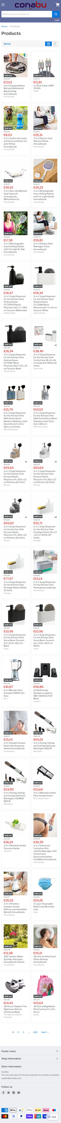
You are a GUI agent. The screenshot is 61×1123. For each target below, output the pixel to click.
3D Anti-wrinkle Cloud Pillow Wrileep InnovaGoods (44, 959)
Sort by (7, 44)
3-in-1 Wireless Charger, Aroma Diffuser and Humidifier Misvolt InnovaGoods (15, 908)
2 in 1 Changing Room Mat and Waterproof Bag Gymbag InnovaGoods (14, 89)
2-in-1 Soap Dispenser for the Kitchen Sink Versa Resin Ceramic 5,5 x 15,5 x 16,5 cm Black (15, 640)
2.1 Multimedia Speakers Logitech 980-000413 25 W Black (42, 694)
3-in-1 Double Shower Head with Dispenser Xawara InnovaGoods (15, 746)
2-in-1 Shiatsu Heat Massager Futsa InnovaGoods (43, 246)
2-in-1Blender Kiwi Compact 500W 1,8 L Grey (14, 693)
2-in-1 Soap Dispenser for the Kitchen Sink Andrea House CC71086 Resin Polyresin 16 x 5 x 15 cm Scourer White (45, 303)
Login (57, 20)
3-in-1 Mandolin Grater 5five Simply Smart (44, 794)
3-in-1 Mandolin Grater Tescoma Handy (15, 847)
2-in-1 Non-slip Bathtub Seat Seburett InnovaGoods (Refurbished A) (15, 195)
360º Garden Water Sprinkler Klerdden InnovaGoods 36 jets (14, 959)
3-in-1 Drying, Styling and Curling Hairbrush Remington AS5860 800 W (15, 797)
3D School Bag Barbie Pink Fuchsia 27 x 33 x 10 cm (44, 1009)
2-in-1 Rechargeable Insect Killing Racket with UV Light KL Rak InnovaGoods (14, 247)
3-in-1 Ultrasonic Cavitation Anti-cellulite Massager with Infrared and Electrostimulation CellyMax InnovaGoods (45, 852)
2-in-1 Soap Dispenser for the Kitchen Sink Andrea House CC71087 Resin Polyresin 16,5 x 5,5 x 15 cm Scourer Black (15, 361)
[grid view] (48, 44)
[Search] (56, 14)
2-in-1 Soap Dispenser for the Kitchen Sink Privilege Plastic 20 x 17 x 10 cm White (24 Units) (45, 532)
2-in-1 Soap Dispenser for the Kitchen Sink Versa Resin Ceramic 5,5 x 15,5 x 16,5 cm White (44, 640)
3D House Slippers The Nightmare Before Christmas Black (15, 1009)
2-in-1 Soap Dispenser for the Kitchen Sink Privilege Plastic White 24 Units (15, 586)
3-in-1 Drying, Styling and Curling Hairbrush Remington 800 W (44, 746)
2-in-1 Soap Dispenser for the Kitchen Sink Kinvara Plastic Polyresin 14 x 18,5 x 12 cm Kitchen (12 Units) (15, 477)
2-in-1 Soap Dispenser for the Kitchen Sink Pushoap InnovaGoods (44, 585)
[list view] (55, 44)
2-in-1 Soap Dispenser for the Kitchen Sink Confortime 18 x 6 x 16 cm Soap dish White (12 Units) (45, 360)
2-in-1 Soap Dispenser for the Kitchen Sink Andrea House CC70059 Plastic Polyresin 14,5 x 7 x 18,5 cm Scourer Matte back (15, 303)
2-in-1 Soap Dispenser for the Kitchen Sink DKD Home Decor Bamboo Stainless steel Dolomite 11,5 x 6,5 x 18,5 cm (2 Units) (15, 420)
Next (44, 1032)
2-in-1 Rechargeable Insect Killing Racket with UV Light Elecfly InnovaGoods (43, 195)
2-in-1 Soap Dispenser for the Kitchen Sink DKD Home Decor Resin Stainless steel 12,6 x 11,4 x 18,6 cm (45, 418)
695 (35, 1032)
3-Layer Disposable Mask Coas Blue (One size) (43, 907)
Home (4, 26)
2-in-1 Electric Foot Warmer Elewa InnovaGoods (42, 141)
